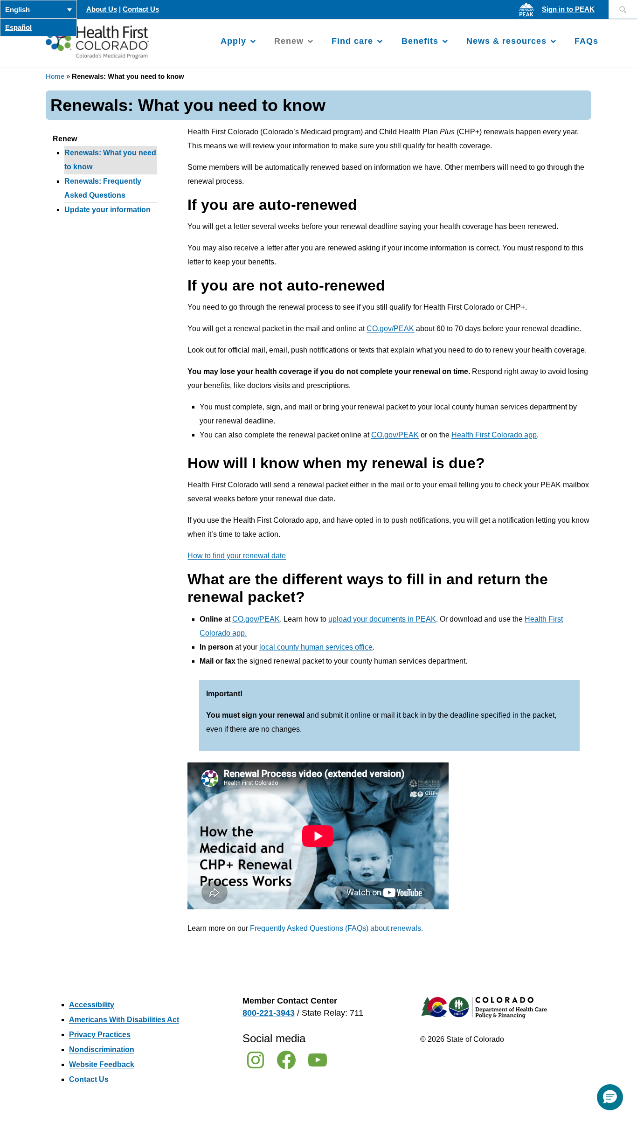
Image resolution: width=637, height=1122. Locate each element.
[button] (610, 1097)
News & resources (506, 41)
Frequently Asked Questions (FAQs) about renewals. (336, 928)
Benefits (420, 41)
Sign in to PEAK (568, 9)
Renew (289, 41)
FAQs (586, 41)
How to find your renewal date (236, 556)
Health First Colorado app (494, 435)
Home (55, 76)
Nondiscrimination (101, 1049)
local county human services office (316, 647)
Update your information (107, 210)
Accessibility (91, 1005)
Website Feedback (101, 1064)
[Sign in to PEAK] (529, 16)
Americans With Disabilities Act (124, 1020)
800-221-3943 (268, 1013)
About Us (101, 9)
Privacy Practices (100, 1035)
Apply (233, 41)
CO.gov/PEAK (390, 328)
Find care (352, 41)
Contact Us (141, 9)
